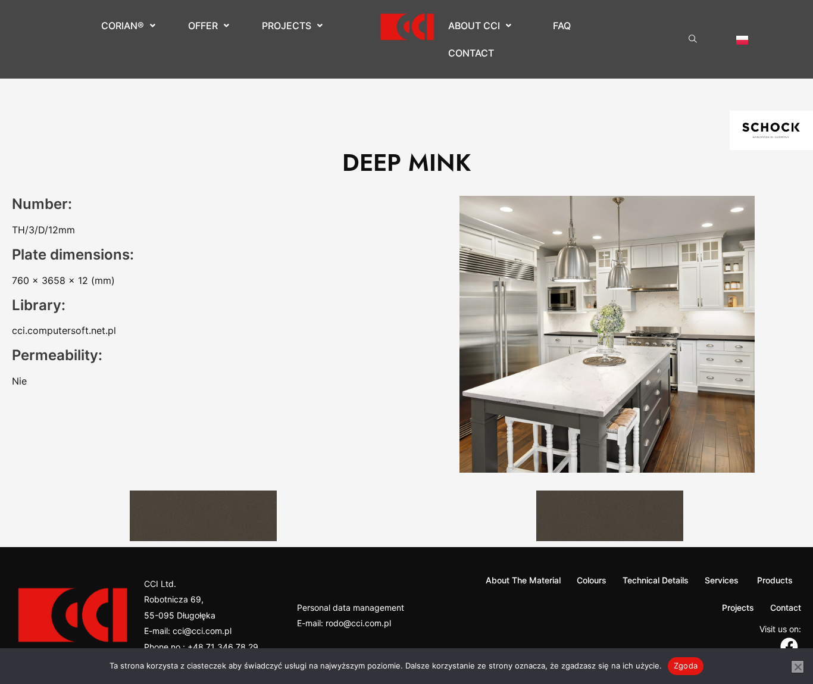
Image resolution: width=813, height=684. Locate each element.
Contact (471, 53)
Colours (591, 580)
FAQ (562, 26)
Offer (203, 26)
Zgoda (686, 665)
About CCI (474, 26)
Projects (286, 26)
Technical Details (656, 580)
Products (774, 580)
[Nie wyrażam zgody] (797, 666)
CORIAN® (122, 26)
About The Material (523, 580)
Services (722, 580)
